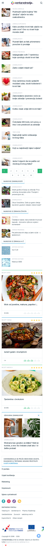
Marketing (6, 482)
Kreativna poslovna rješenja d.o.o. (18, 542)
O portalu (5, 469)
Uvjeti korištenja (8, 475)
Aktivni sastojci (18, 247)
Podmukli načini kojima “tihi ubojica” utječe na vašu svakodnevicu (25, 14)
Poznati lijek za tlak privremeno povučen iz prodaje (26, 43)
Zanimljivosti (17, 39)
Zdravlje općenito (19, 24)
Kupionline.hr (6, 518)
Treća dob (16, 132)
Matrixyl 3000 (17, 262)
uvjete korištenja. (11, 463)
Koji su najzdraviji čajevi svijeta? (27, 148)
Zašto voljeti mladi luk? (23, 68)
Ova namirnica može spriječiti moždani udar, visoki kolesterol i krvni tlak (27, 84)
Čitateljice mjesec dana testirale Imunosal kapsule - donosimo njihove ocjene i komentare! (27, 222)
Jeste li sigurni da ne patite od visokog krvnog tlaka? (26, 162)
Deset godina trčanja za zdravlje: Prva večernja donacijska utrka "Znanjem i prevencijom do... (25, 192)
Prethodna (4, 171)
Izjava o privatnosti (9, 494)
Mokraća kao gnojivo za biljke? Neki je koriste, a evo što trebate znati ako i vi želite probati (21, 446)
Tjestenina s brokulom (14, 399)
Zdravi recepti (17, 518)
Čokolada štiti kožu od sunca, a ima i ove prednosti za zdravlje (27, 123)
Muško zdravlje (18, 9)
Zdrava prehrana (19, 52)
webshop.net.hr (27, 514)
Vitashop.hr (6, 511)
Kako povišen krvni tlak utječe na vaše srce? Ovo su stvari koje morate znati (27, 29)
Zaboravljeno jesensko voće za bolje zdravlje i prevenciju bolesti (27, 97)
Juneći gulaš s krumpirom (15, 352)
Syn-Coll (15, 250)
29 (31, 175)
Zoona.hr (17, 514)
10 (23, 175)
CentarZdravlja (22, 3)
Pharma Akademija (28, 511)
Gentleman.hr (16, 511)
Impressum (6, 488)
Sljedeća (40, 171)
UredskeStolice (7, 514)
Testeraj (15, 217)
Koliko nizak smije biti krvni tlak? (27, 109)
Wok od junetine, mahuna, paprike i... (20, 304)
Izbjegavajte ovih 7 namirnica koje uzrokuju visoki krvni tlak (26, 56)
